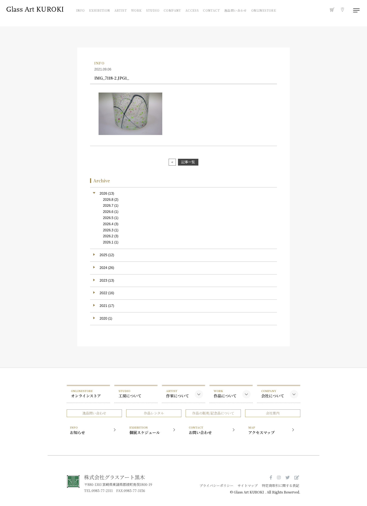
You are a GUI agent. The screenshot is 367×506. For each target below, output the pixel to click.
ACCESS (192, 10)
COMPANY (172, 10)
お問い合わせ (200, 430)
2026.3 (108, 230)
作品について (225, 393)
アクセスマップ (261, 430)
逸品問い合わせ (235, 10)
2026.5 (108, 218)
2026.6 (108, 212)
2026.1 (108, 242)
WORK (136, 10)
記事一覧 (188, 162)
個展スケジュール (144, 430)
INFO (80, 10)
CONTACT (211, 10)
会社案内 (272, 413)
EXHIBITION (99, 10)
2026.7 (108, 205)
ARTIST (120, 10)
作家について (177, 393)
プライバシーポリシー (216, 485)
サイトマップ (248, 485)
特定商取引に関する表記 (280, 485)
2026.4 (108, 224)
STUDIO (153, 10)
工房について (130, 393)
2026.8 (108, 199)
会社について (272, 393)
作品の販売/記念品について (213, 413)
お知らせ (77, 430)
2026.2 (108, 236)
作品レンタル (154, 413)
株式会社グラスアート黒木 (114, 477)
